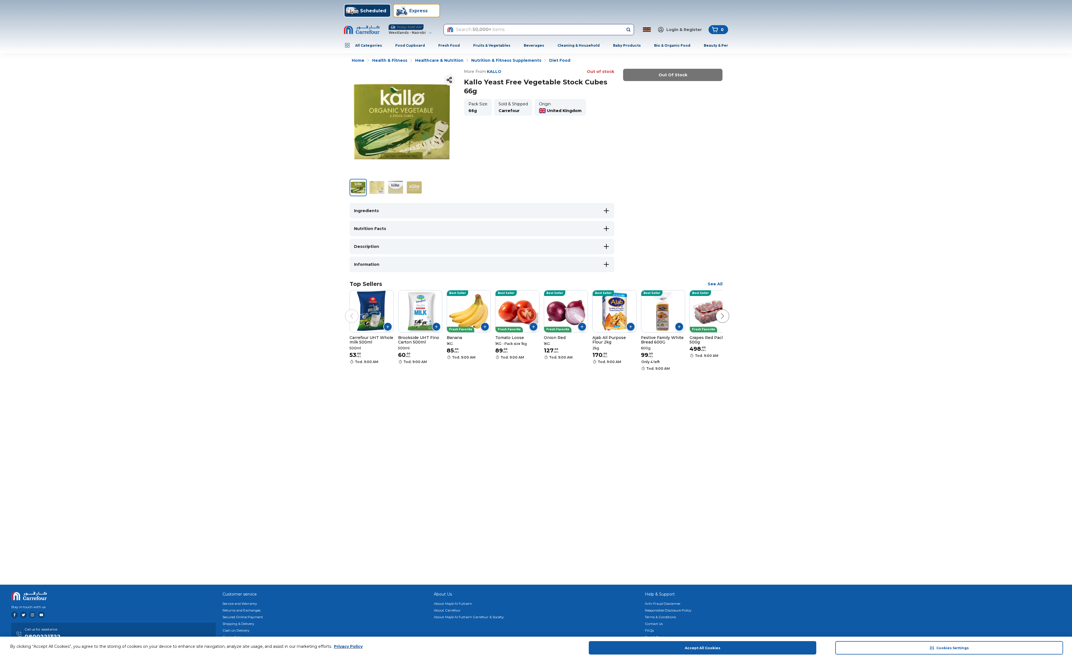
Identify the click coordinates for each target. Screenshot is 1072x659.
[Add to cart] (387, 326)
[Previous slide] (346, 310)
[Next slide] (717, 310)
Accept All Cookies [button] (702, 648)
